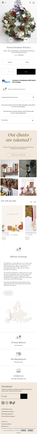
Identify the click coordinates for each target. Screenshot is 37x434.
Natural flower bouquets (8, 416)
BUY (4, 238)
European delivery (6, 424)
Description (4, 120)
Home (5, 50)
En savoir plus (18, 432)
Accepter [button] (30, 430)
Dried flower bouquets (7, 411)
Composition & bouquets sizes (9, 97)
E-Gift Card (5, 233)
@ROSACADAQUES (18, 155)
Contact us (4, 421)
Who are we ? (5, 426)
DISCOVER (8, 293)
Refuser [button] (23, 430)
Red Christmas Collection (27, 50)
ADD (26, 71)
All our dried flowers (13, 50)
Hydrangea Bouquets (7, 414)
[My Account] (30, 2)
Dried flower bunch (6, 409)
